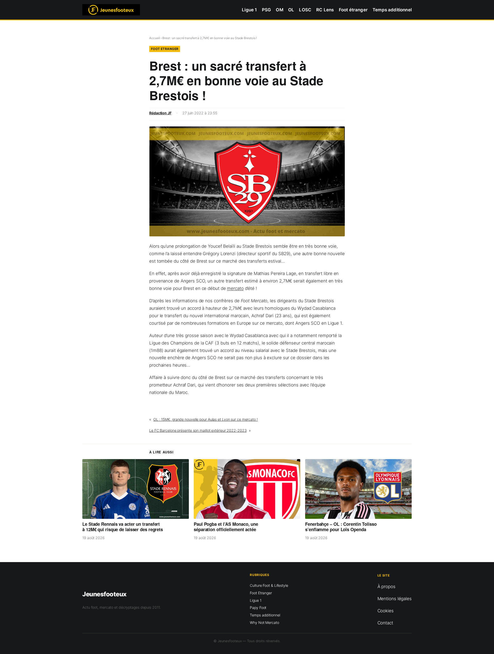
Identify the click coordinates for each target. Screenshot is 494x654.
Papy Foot (258, 607)
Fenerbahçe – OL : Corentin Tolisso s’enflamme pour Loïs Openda (341, 526)
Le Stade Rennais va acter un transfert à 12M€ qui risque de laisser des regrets (122, 526)
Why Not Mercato (264, 622)
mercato (235, 288)
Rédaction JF (160, 113)
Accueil (154, 38)
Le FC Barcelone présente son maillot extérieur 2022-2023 (197, 430)
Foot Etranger (165, 49)
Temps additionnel (265, 615)
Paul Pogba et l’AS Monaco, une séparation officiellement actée (226, 526)
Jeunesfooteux (104, 594)
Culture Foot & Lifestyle (269, 585)
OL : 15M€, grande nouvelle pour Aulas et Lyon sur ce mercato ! (205, 419)
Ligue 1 (255, 600)
